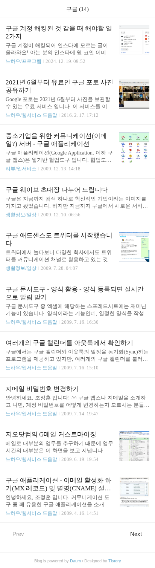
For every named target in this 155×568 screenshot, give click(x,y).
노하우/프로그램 (23, 61)
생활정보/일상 (21, 214)
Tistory (114, 561)
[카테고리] (9, 8)
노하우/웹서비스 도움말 (31, 115)
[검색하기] (145, 8)
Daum (75, 561)
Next (136, 534)
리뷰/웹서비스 (21, 168)
